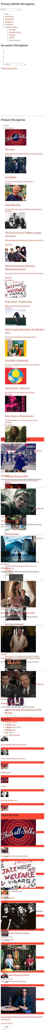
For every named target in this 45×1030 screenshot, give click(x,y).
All (6, 733)
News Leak (12, 29)
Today (7, 725)
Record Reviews (9, 19)
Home (7, 14)
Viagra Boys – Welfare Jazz (11, 891)
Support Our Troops (15, 32)
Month (8, 730)
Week (7, 727)
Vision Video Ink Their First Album (15, 933)
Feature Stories (9, 16)
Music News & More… (11, 27)
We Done (4, 849)
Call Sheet (12, 35)
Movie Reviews (9, 22)
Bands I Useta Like (14, 40)
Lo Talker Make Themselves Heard (15, 975)
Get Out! (11, 37)
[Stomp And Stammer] (9, 68)
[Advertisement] (22, 92)
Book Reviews (9, 24)
